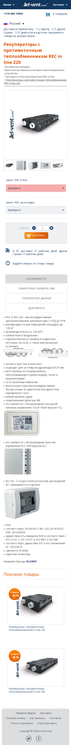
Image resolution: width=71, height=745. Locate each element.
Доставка (45, 713)
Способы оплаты (15, 718)
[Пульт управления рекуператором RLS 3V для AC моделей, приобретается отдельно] (33, 166)
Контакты (55, 718)
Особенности (36, 278)
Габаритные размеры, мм (36, 288)
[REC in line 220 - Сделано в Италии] (58, 166)
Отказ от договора (22, 723)
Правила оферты (26, 713)
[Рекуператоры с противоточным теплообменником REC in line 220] (36, 124)
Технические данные (36, 298)
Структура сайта (47, 723)
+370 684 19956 (13, 13)
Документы (36, 308)
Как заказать (38, 718)
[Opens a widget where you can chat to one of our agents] (57, 738)
